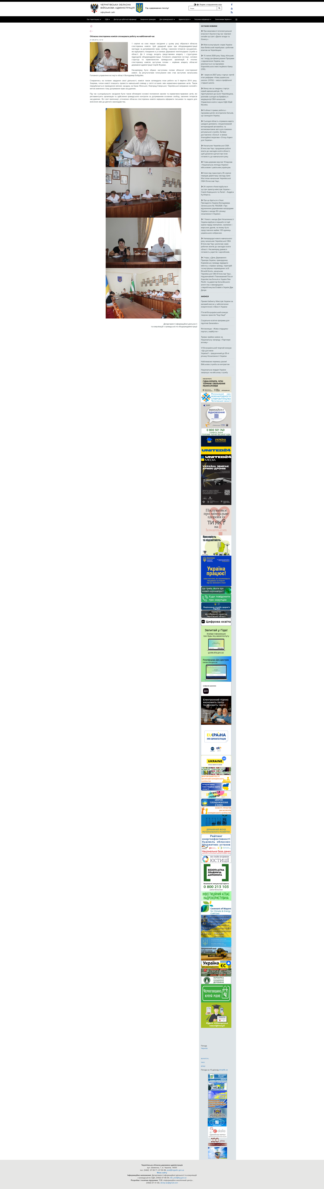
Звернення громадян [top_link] (148, 19)
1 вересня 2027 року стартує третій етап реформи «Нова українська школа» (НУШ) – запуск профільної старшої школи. (217, 78)
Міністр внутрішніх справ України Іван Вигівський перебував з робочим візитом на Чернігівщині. (217, 47)
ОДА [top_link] (106, 19)
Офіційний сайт (107, 12)
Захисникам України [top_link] (222, 19)
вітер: (203, 1066)
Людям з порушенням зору (210, 4)
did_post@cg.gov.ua (178, 1177)
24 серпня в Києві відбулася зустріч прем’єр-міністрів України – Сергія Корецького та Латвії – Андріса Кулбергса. (217, 190)
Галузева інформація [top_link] (202, 19)
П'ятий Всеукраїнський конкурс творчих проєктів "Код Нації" (214, 313)
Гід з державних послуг (157, 8)
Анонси (205, 296)
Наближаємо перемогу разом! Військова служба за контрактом (215, 362)
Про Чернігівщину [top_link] (93, 19)
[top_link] (236, 19)
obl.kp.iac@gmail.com (169, 1182)
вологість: (205, 1058)
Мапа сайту (162, 1172)
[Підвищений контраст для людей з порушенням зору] (195, 4)
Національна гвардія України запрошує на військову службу (214, 371)
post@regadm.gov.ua (175, 1170)
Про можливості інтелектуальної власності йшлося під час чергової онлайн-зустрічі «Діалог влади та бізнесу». (216, 35)
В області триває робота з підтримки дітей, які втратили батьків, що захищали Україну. (217, 113)
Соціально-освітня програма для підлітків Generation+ (215, 321)
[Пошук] (219, 8)
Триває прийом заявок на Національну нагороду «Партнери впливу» (215, 339)
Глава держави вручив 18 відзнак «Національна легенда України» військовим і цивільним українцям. (216, 165)
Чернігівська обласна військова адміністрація (117, 6)
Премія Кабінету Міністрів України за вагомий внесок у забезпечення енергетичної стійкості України (217, 304)
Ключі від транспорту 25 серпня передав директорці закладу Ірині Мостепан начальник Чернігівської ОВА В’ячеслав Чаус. (216, 177)
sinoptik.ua (223, 1069)
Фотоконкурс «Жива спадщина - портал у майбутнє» (215, 330)
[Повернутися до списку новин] (91, 31)
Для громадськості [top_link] (166, 19)
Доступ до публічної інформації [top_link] (125, 19)
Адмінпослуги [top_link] (184, 19)
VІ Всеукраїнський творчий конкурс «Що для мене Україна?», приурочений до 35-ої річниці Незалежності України (216, 351)
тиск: (203, 1062)
